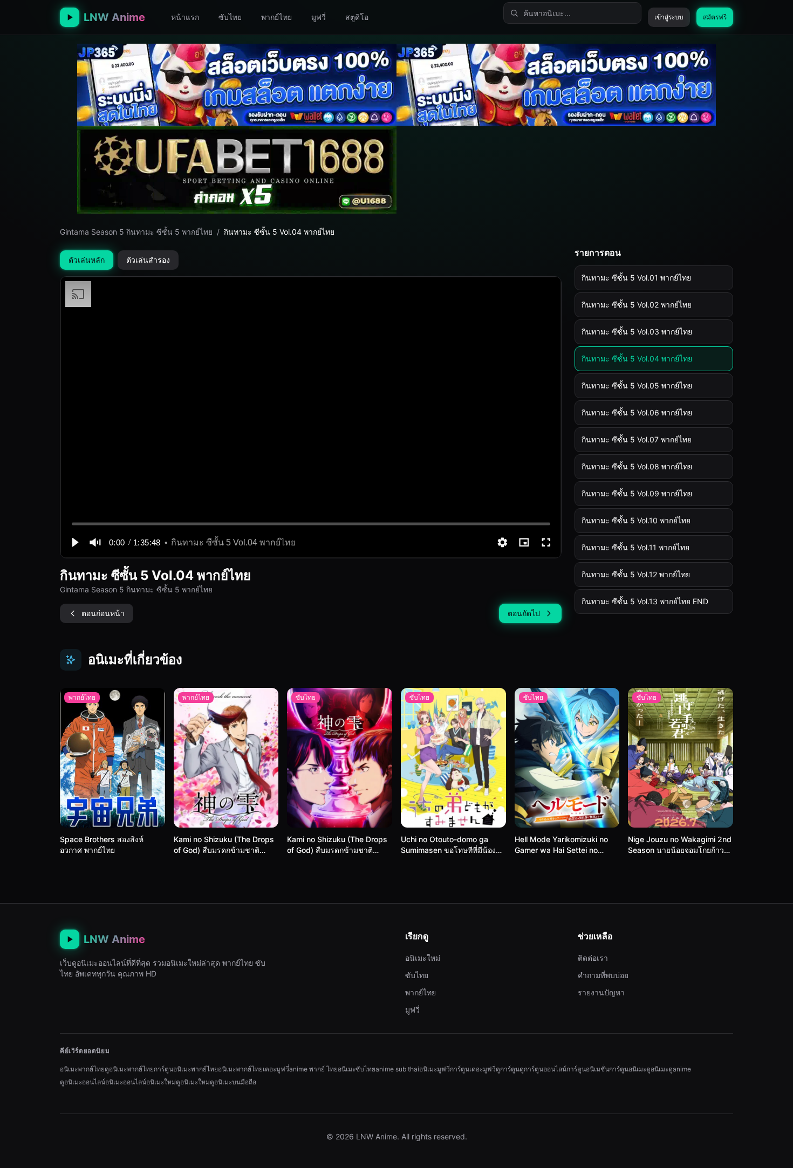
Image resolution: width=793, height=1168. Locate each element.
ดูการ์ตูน (507, 1069)
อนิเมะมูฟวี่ (434, 1069)
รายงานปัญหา (601, 992)
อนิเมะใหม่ (422, 957)
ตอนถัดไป (524, 613)
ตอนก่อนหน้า (103, 613)
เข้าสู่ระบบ (668, 17)
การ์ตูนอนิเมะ (627, 1069)
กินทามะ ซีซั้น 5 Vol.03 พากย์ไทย (637, 331)
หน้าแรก (185, 17)
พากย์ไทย (276, 17)
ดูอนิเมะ (657, 1069)
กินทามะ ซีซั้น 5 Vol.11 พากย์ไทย (635, 547)
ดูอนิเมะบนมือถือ (233, 1082)
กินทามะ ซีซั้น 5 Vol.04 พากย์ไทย (637, 358)
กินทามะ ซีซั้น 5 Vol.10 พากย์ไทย (636, 520)
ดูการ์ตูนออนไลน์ (542, 1069)
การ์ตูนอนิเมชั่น (587, 1069)
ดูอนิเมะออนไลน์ (82, 1082)
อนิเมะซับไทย (356, 1069)
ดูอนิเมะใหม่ (193, 1082)
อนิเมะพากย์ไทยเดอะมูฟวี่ (253, 1069)
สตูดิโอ (356, 17)
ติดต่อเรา (593, 957)
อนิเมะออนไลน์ (125, 1082)
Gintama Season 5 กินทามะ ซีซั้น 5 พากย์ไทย (136, 231)
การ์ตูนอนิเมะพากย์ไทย (186, 1069)
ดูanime (679, 1069)
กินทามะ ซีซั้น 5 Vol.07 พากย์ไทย (637, 439)
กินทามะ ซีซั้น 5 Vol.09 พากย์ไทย (637, 493)
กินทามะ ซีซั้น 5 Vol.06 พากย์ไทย (637, 412)
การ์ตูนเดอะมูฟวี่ (473, 1069)
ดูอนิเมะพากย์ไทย (129, 1069)
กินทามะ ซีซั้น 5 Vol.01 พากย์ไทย (636, 277)
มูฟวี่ (318, 17)
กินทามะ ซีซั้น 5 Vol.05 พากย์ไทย (637, 385)
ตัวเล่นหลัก (87, 259)
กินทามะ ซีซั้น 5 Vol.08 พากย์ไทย (637, 466)
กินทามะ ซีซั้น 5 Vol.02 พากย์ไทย (637, 304)
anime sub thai (397, 1069)
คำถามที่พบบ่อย (603, 975)
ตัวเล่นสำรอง (148, 259)
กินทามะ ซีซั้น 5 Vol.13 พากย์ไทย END (645, 601)
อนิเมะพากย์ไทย (82, 1069)
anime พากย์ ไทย (313, 1069)
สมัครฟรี (715, 17)
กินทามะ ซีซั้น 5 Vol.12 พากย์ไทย (636, 574)
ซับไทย (230, 17)
